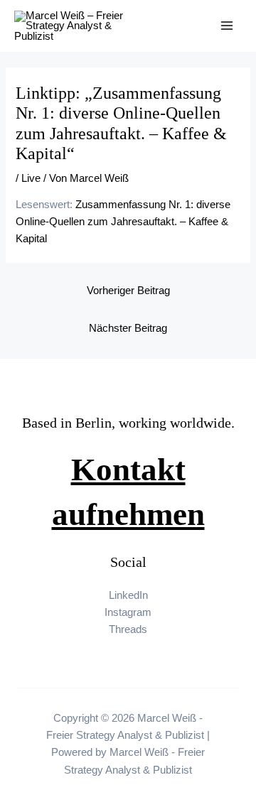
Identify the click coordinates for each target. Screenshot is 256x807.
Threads (128, 629)
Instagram (128, 612)
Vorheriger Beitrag (128, 290)
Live (31, 178)
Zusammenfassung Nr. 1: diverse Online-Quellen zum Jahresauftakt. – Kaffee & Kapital (123, 221)
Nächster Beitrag (128, 328)
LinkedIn (128, 595)
